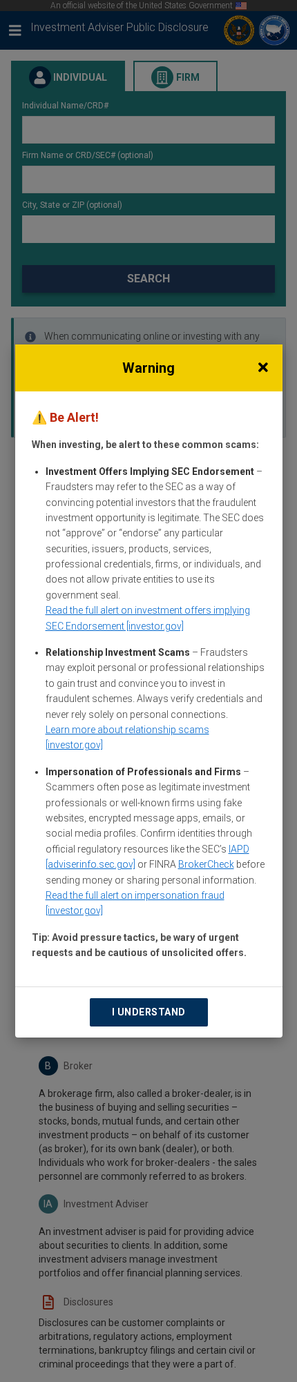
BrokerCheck (206, 864)
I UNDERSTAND (149, 1012)
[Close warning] (263, 368)
